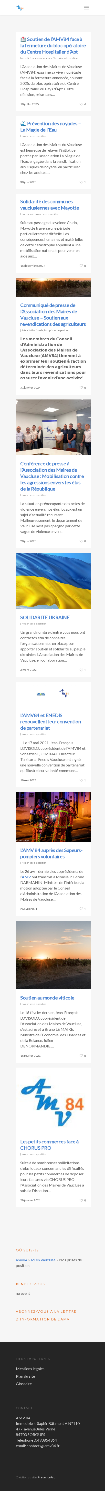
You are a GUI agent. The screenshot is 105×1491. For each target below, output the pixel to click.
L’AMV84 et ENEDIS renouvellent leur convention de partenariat (50, 721)
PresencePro (46, 1477)
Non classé (27, 213)
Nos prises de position (65, 57)
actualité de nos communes (36, 57)
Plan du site (25, 1376)
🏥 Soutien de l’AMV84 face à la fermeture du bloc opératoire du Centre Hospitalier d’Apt (53, 45)
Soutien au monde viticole (47, 997)
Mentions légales (30, 1368)
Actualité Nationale (32, 330)
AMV (26, 876)
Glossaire (24, 1383)
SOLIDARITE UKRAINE (45, 617)
